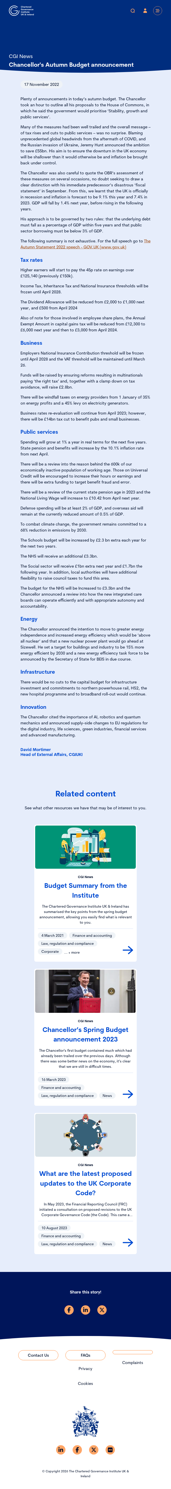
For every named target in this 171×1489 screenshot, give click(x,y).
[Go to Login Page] (145, 10)
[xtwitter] (102, 1310)
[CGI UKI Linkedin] (60, 1450)
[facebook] (69, 1310)
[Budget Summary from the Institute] (128, 950)
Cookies (85, 1383)
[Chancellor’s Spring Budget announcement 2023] (128, 1094)
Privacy (85, 1368)
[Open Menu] (157, 10)
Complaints (132, 1362)
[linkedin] (85, 1310)
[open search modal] (132, 10)
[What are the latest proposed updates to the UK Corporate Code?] (128, 1242)
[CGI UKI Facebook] (77, 1450)
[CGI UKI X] (93, 1450)
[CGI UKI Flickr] (110, 1450)
